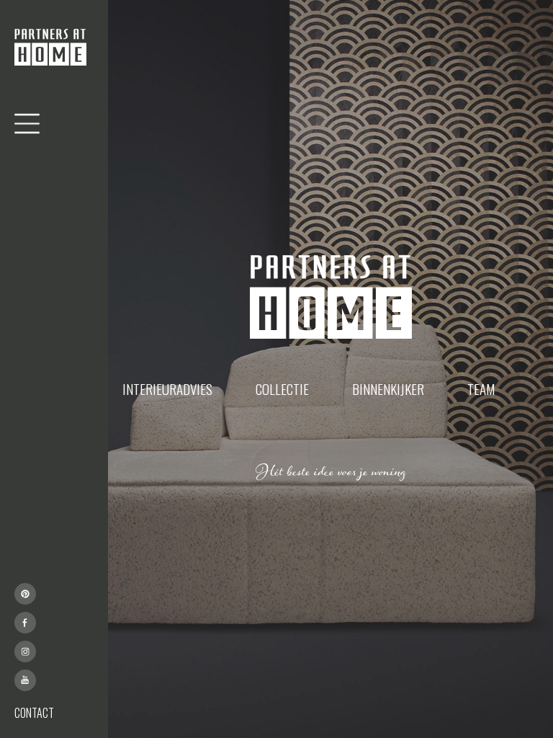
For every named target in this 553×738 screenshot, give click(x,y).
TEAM (481, 389)
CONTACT (34, 713)
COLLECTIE (282, 389)
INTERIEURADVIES (167, 389)
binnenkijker (388, 389)
